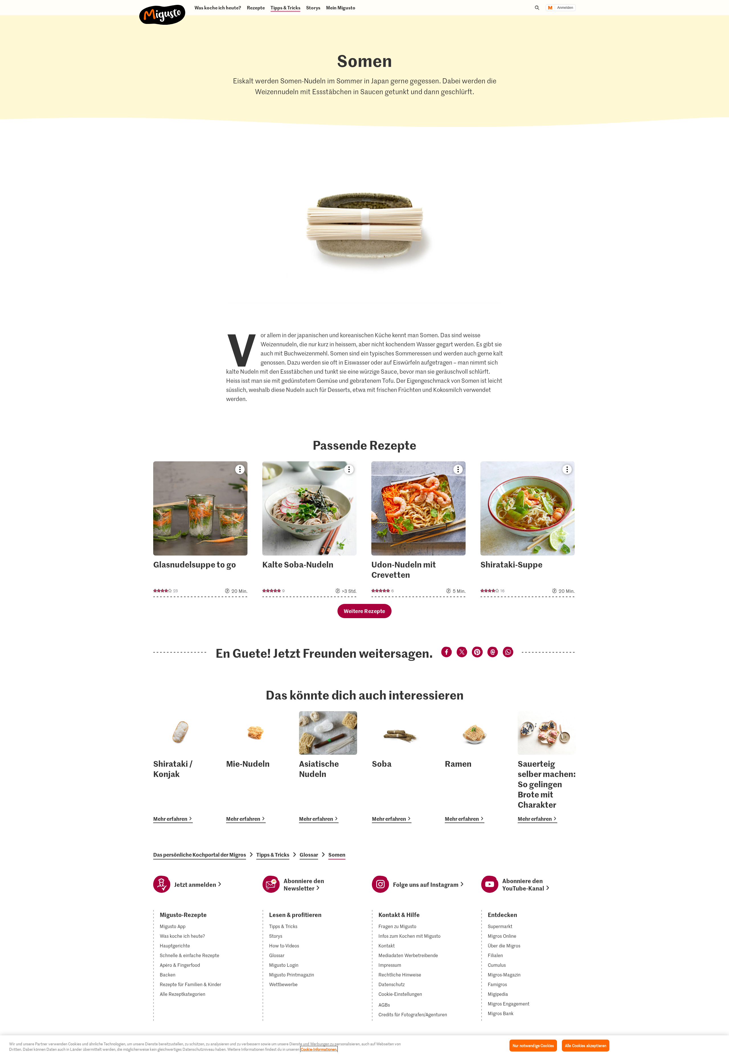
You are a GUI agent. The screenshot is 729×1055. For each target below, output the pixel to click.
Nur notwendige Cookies (533, 1045)
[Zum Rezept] (200, 529)
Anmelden (565, 8)
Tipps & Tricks (272, 854)
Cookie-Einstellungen (400, 994)
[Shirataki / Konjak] (182, 767)
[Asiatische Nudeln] (328, 767)
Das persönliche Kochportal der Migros (199, 854)
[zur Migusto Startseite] (162, 10)
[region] (364, 1045)
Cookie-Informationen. (319, 1049)
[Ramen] (474, 767)
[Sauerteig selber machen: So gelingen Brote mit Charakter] (547, 767)
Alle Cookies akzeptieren (585, 1045)
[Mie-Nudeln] (255, 767)
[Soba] (401, 767)
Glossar (309, 854)
